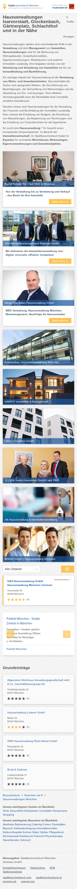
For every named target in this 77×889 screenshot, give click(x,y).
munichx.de (9, 881)
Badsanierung (23, 824)
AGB (52, 867)
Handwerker (31, 810)
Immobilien (45, 810)
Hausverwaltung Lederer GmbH (26, 712)
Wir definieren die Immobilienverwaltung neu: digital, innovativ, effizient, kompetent (35, 253)
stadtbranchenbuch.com (17, 877)
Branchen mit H (33, 795)
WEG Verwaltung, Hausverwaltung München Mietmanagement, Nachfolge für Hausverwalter (35, 312)
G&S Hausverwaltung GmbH (29, 583)
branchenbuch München (23, 5)
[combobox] (4, 569)
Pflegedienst (56, 832)
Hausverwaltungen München (20, 799)
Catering (37, 824)
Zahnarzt (25, 839)
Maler (35, 832)
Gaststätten (59, 824)
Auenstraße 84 (15, 592)
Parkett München (17, 648)
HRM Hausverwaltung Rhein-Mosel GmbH (32, 741)
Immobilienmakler (46, 828)
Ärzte (6, 810)
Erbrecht (39, 836)
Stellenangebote (12, 871)
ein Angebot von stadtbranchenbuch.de (25, 8)
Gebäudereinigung (25, 828)
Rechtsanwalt (11, 836)
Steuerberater (11, 839)
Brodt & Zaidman (17, 769)
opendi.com (28, 881)
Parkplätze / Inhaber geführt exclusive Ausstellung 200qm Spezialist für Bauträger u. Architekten (24, 635)
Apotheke (8, 824)
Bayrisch (8, 828)
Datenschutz (37, 867)
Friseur (47, 824)
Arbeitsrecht (26, 836)
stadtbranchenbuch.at (49, 877)
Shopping (8, 814)
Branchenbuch (11, 795)
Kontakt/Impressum (14, 867)
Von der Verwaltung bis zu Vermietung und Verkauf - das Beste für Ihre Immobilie (38, 193)
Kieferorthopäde (12, 832)
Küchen (27, 832)
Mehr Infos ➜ (60, 201)
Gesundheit (16, 810)
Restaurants (60, 810)
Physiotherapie (54, 836)
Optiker (44, 832)
